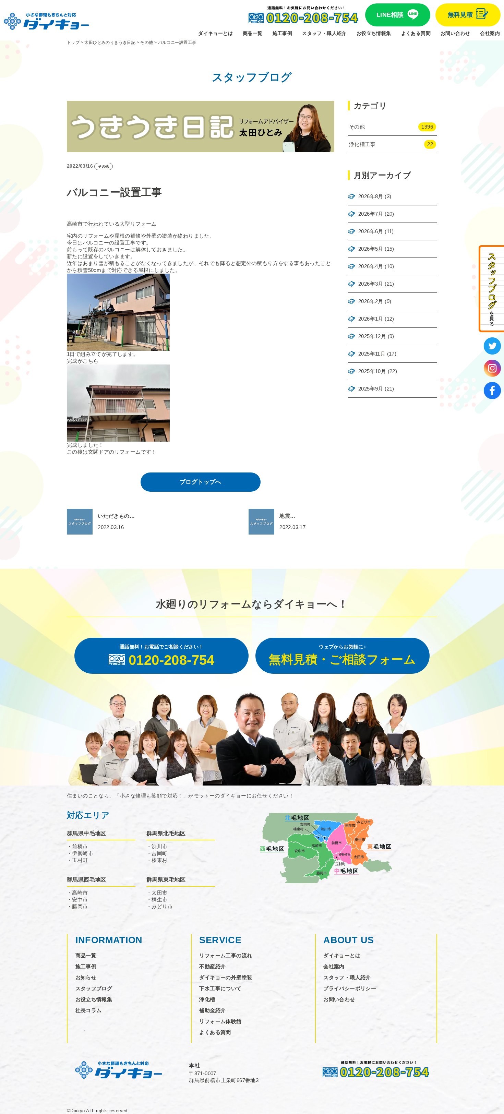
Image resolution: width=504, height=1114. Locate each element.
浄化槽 (207, 999)
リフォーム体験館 (220, 1021)
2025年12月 (372, 336)
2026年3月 (370, 284)
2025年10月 (372, 371)
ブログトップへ (200, 482)
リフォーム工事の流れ (225, 955)
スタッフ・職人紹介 (324, 33)
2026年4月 (370, 266)
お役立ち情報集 (374, 33)
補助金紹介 (212, 1010)
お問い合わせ (455, 33)
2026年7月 (370, 214)
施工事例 (282, 33)
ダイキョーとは (215, 33)
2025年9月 (370, 389)
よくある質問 (416, 33)
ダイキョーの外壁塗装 (225, 977)
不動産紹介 (212, 966)
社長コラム (88, 1010)
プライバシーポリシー (349, 988)
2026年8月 (370, 196)
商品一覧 (253, 33)
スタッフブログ (93, 988)
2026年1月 (370, 319)
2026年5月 (370, 249)
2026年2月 (370, 301)
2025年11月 (371, 354)
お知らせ (86, 977)
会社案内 (490, 33)
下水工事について (220, 988)
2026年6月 (370, 231)
